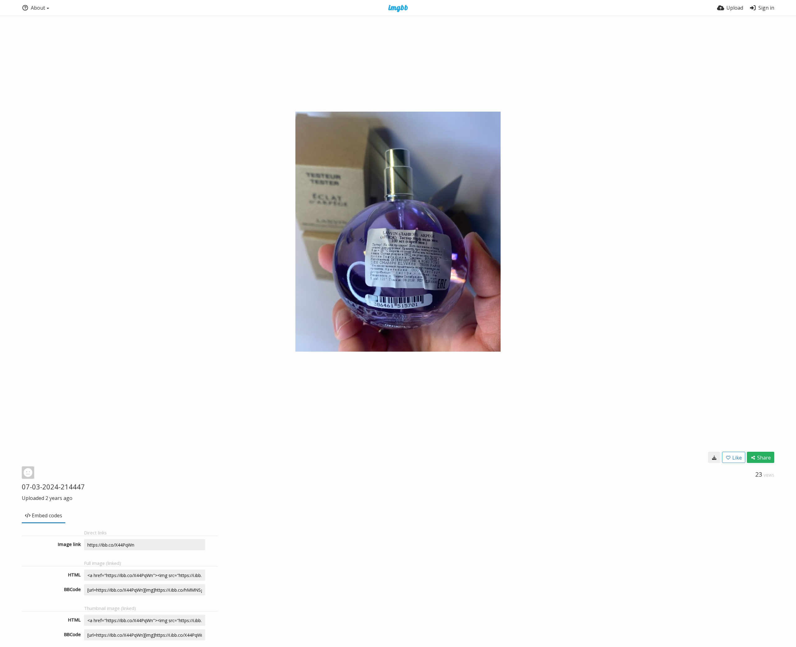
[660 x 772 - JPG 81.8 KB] (714, 457)
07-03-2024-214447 (53, 486)
